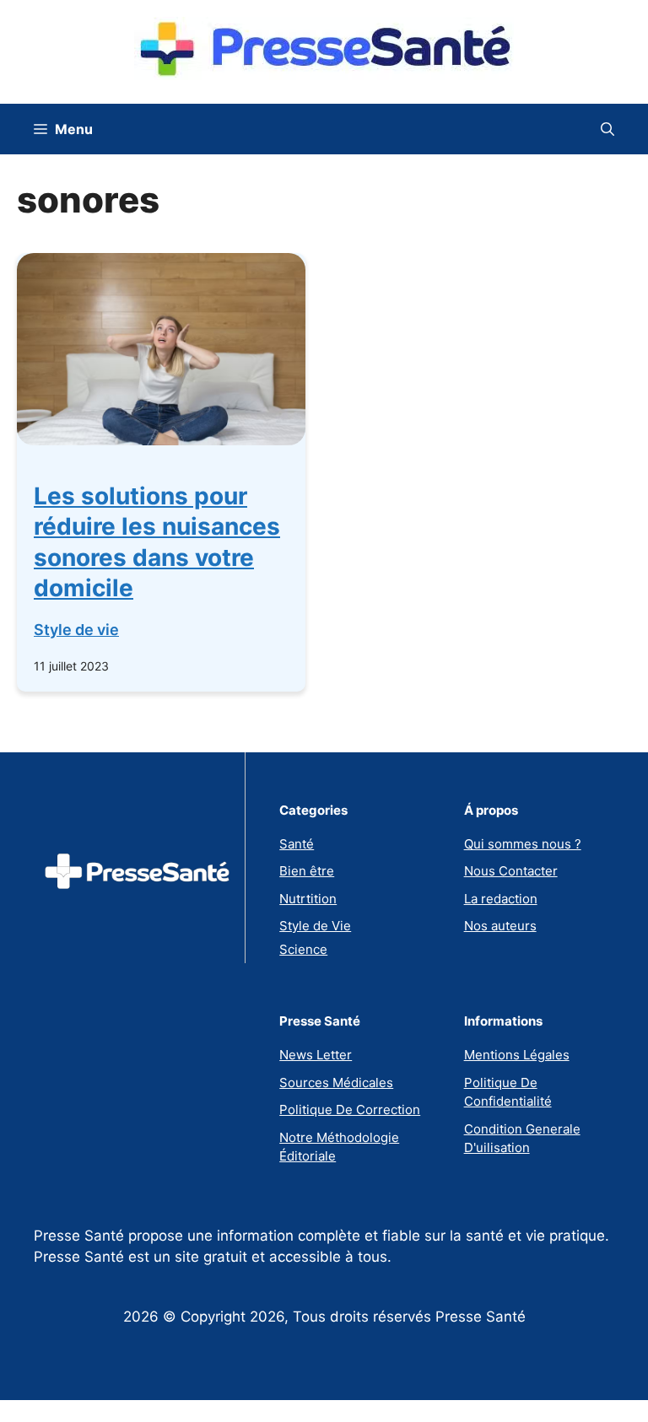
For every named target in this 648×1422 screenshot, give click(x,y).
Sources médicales (336, 1083)
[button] (607, 129)
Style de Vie (315, 926)
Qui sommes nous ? (522, 844)
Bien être (306, 871)
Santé (296, 844)
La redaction (500, 899)
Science (303, 949)
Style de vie (76, 629)
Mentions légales (517, 1055)
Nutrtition (308, 899)
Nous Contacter (511, 871)
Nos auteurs (500, 926)
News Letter (315, 1055)
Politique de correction (349, 1110)
